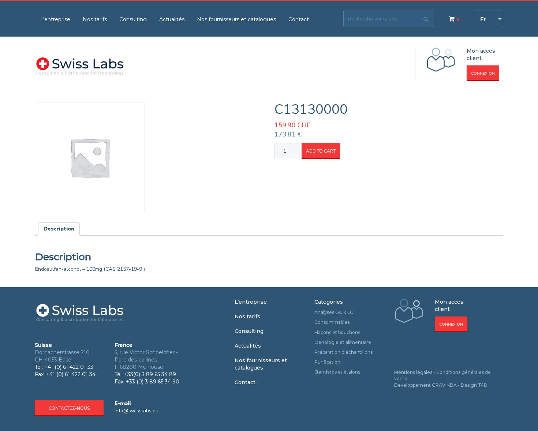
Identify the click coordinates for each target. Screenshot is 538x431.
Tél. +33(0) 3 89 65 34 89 (145, 374)
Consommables (332, 322)
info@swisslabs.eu (136, 410)
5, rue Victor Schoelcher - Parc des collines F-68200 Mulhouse (146, 359)
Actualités (171, 19)
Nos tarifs (95, 19)
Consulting (133, 19)
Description (59, 228)
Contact (298, 19)
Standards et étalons (337, 372)
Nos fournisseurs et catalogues (236, 19)
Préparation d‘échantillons (343, 352)
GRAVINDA (444, 385)
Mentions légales (413, 372)
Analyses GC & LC (333, 312)
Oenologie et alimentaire (342, 342)
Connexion (483, 73)
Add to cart (321, 151)
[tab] (59, 229)
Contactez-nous (69, 408)
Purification (327, 362)
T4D (482, 385)
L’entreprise (55, 19)
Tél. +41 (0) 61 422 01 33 (64, 367)
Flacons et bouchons (337, 332)
